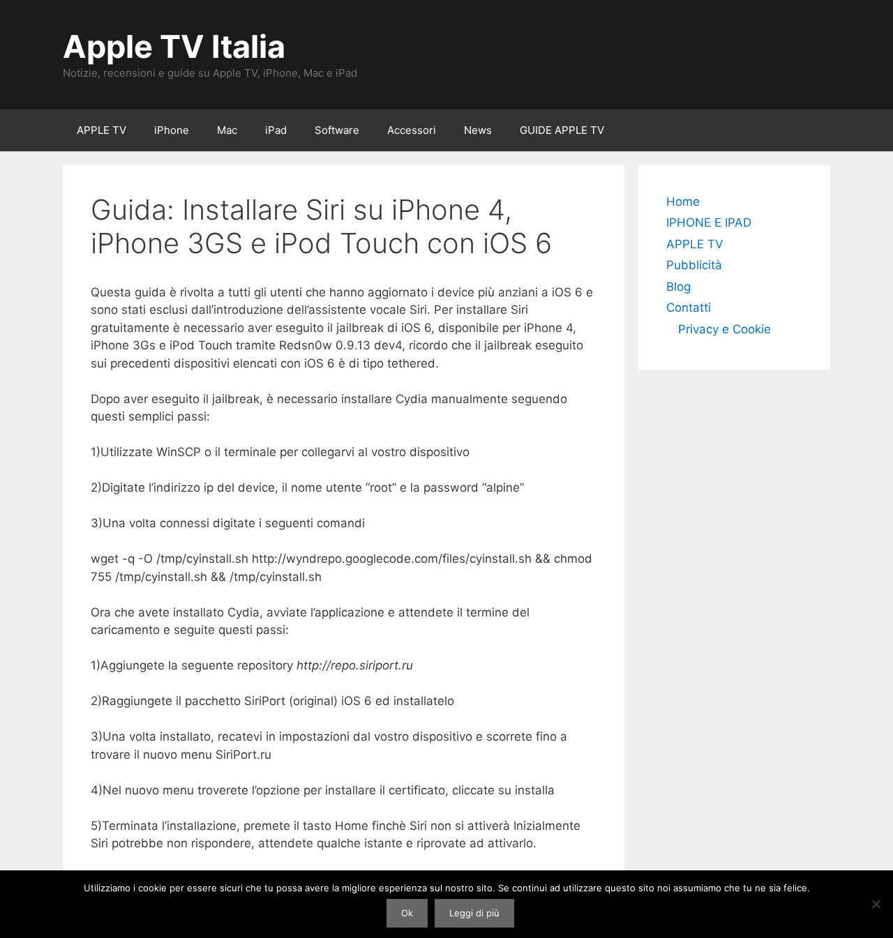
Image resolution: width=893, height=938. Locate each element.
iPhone (171, 130)
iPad (276, 130)
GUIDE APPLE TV (562, 130)
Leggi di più (474, 912)
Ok (407, 912)
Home (683, 202)
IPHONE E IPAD (708, 222)
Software (337, 130)
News (478, 130)
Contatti (688, 308)
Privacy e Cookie (724, 329)
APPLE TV (101, 130)
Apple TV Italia (174, 46)
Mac (227, 130)
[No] (876, 904)
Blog (678, 287)
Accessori (411, 130)
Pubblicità (694, 265)
